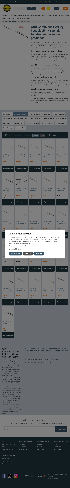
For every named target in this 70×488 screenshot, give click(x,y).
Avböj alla (39, 253)
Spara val (28, 253)
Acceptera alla (15, 253)
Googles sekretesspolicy (17, 246)
